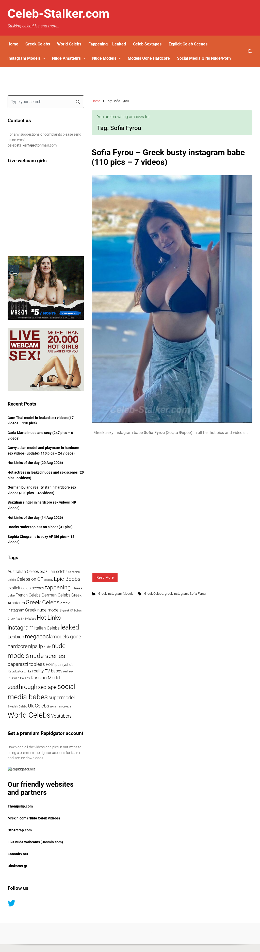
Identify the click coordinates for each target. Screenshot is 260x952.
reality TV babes (47, 671)
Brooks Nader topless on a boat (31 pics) (40, 527)
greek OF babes (72, 610)
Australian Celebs (23, 571)
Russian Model (45, 677)
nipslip (35, 646)
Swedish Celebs (17, 706)
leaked (69, 627)
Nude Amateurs (66, 58)
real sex (68, 671)
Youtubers (61, 716)
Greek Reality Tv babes (22, 618)
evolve (99, 933)
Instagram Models (24, 58)
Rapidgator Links (19, 671)
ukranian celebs (60, 706)
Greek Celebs (37, 44)
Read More (104, 577)
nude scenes (47, 655)
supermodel (61, 698)
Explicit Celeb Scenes (188, 44)
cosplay (48, 580)
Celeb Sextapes (147, 44)
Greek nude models (43, 610)
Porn (50, 664)
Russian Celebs (19, 678)
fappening (58, 587)
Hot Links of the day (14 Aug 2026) (35, 517)
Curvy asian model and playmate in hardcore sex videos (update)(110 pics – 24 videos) (43, 451)
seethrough (22, 686)
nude (47, 647)
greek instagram (176, 593)
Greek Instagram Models (116, 593)
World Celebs (69, 44)
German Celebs (56, 595)
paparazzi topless (26, 664)
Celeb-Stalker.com (58, 13)
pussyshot (64, 664)
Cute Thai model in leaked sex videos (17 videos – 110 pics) (41, 421)
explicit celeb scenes (26, 588)
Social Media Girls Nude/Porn (204, 58)
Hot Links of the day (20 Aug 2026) (35, 463)
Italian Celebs (47, 628)
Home (12, 44)
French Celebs (28, 595)
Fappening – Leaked (107, 44)
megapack (38, 636)
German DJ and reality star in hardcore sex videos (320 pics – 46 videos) (42, 490)
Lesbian (16, 637)
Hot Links (49, 617)
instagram (21, 627)
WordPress (158, 933)
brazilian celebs (54, 571)
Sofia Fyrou (198, 593)
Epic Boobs (67, 579)
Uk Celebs (38, 706)
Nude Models (104, 58)
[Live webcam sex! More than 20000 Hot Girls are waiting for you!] (46, 359)
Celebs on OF (30, 579)
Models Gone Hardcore (149, 58)
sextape (47, 687)
